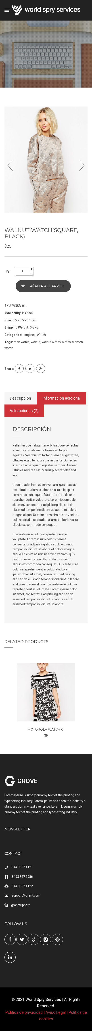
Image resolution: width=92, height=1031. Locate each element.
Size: (8, 320)
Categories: (13, 335)
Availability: (12, 313)
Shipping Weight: (16, 327)
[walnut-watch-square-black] (46, 161)
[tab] (20, 398)
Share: (9, 369)
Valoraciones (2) (24, 410)
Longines (29, 335)
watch (66, 342)
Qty (6, 271)
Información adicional (61, 398)
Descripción (20, 398)
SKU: (8, 306)
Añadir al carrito (47, 286)
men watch (21, 342)
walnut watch (51, 342)
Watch (41, 335)
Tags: (8, 342)
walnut (35, 342)
